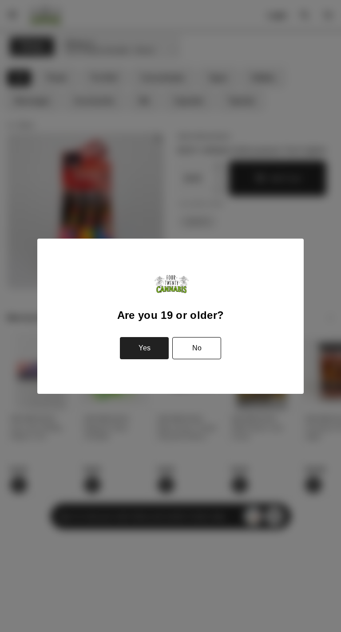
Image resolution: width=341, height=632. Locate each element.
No (197, 348)
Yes (145, 348)
